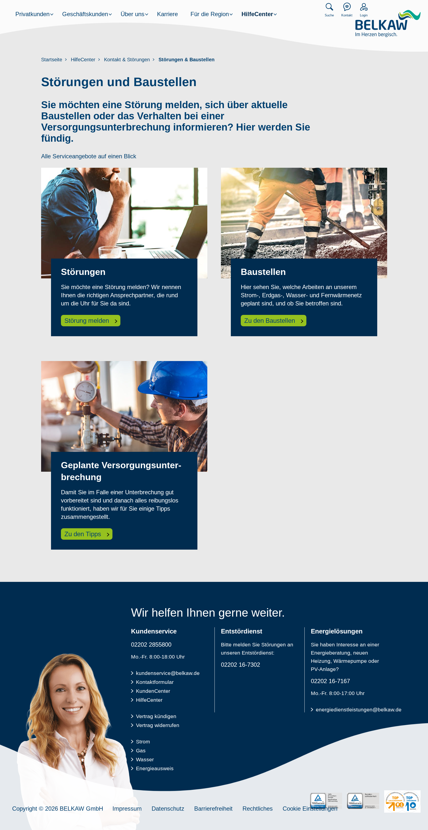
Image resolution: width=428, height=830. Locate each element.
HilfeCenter (257, 14)
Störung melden (86, 320)
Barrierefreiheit (213, 808)
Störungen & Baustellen (186, 59)
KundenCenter (153, 691)
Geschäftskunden (85, 14)
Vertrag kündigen (156, 716)
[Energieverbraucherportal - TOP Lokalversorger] (402, 801)
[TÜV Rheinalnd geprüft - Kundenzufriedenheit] (363, 801)
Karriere (167, 14)
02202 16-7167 (330, 681)
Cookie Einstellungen (310, 808)
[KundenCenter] (346, 7)
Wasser (145, 759)
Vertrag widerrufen (157, 725)
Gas (141, 750)
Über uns (132, 14)
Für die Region (209, 14)
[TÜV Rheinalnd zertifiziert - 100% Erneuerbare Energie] (326, 801)
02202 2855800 (151, 644)
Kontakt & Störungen (127, 59)
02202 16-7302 (240, 664)
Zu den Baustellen (269, 320)
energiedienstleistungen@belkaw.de (351, 709)
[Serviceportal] (364, 7)
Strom (143, 741)
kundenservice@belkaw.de (168, 673)
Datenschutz (168, 808)
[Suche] (329, 7)
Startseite (51, 59)
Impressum (127, 808)
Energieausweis (155, 768)
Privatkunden (32, 14)
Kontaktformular (155, 682)
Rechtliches (257, 808)
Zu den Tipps (82, 534)
